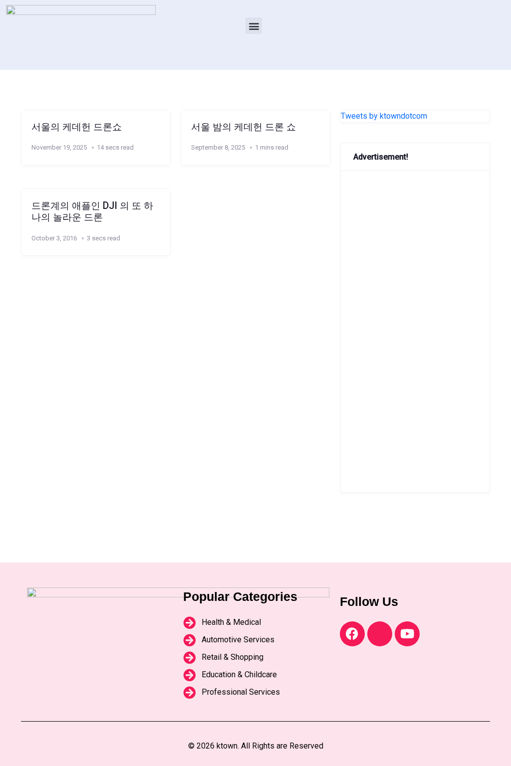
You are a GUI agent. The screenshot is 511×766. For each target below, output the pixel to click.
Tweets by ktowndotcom (384, 116)
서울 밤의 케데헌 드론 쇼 (243, 127)
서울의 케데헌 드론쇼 (76, 127)
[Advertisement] (415, 331)
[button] (254, 25)
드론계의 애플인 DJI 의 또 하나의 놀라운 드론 (92, 211)
